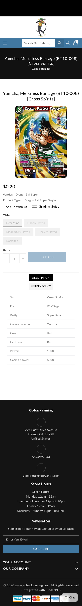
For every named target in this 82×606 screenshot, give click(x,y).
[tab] (41, 277)
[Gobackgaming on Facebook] (22, 5)
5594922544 (41, 457)
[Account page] (68, 43)
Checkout (33, 10)
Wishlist (49, 10)
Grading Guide (49, 206)
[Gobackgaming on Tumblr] (52, 5)
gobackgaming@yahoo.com (41, 475)
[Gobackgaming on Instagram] (45, 5)
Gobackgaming (41, 68)
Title (6, 215)
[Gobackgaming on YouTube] (59, 5)
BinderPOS (53, 590)
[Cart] (76, 43)
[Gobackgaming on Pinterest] (37, 5)
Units (6, 250)
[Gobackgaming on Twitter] (30, 5)
